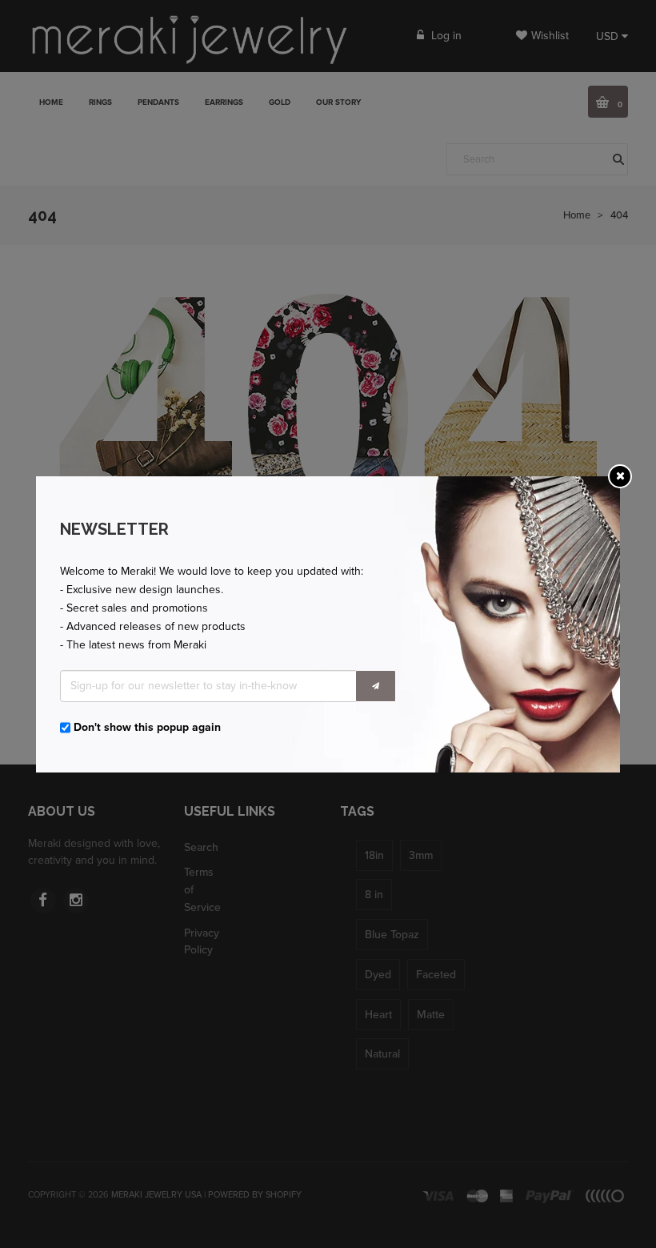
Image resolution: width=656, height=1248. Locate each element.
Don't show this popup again (147, 727)
